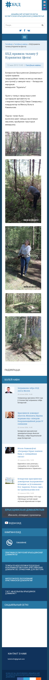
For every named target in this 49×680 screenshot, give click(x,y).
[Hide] (40, 679)
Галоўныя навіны (33, 65)
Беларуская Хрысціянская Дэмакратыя (24, 15)
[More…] (37, 679)
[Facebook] (20, 678)
